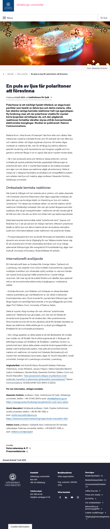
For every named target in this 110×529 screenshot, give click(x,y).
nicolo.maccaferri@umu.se (24, 415)
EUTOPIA (89, 498)
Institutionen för (39, 97)
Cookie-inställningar (94, 512)
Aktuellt (10, 74)
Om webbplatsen (93, 502)
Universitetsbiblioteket (96, 484)
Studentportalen (94, 475)
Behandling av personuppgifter (92, 507)
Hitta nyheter (22, 74)
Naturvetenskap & (17, 448)
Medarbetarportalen (96, 479)
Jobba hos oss (91, 490)
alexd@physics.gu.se (57, 398)
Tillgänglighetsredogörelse (97, 516)
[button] (49, 17)
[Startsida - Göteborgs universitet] (13, 479)
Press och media (93, 494)
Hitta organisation (66, 476)
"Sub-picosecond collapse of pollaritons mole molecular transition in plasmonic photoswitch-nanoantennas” (36, 377)
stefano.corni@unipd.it (22, 431)
